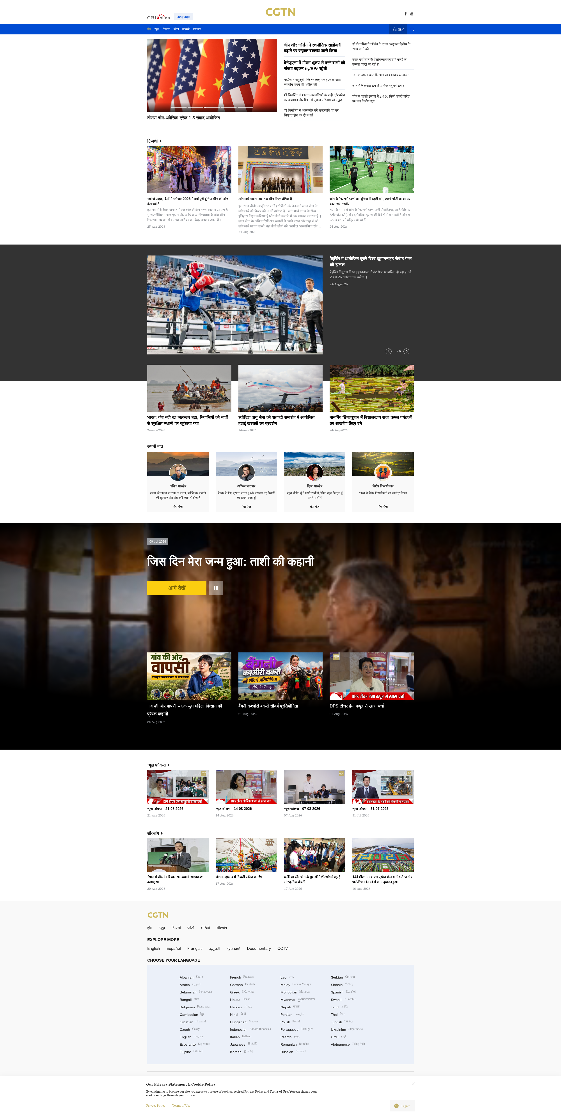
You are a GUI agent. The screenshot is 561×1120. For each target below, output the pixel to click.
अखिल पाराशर (246, 486)
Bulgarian (195, 1007)
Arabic (190, 984)
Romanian (294, 1044)
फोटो (190, 927)
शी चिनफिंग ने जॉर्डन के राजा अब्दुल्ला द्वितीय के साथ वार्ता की (381, 46)
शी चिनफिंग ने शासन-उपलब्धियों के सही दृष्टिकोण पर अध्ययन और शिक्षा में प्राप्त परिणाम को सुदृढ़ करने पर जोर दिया (314, 97)
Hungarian (244, 1022)
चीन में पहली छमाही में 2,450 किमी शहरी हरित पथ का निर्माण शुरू (381, 98)
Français (194, 948)
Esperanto (195, 1044)
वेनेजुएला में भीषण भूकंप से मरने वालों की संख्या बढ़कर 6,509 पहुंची (314, 65)
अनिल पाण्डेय (178, 486)
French (242, 977)
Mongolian (295, 992)
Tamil (339, 1007)
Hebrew (241, 1007)
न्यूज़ (162, 927)
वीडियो (205, 927)
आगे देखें (177, 588)
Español (174, 948)
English (153, 948)
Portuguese (296, 1029)
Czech (190, 1029)
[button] (179, 107)
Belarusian (196, 992)
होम (149, 927)
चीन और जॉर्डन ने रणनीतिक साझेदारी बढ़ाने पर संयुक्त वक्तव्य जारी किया (312, 47)
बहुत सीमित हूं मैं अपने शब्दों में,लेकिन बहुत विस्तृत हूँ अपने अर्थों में (315, 495)
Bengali (189, 999)
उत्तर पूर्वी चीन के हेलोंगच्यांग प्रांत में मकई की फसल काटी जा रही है (379, 61)
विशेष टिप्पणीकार (383, 486)
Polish (290, 1022)
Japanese (243, 1044)
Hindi (238, 1014)
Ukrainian (347, 1029)
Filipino (191, 1052)
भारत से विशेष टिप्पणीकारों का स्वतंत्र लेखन (383, 493)
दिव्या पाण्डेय (314, 486)
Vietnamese (348, 1044)
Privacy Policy (155, 1105)
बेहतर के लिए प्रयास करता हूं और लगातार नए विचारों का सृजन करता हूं (246, 495)
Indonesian (250, 1029)
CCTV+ (283, 948)
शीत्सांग (222, 927)
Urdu (338, 1037)
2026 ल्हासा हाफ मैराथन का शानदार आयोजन (380, 75)
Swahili (343, 999)
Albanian (191, 977)
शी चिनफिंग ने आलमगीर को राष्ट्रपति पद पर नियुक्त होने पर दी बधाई (311, 112)
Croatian (193, 1022)
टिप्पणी (176, 927)
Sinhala (342, 984)
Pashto (290, 1037)
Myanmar (297, 999)
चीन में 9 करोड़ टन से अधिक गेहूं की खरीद (378, 86)
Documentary (259, 948)
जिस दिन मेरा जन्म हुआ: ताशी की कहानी (230, 561)
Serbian (343, 977)
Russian (293, 1052)
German (242, 984)
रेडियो (401, 29)
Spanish (343, 992)
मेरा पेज (178, 507)
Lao (287, 977)
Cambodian (192, 1014)
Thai (338, 1014)
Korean (241, 1052)
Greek (242, 992)
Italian (240, 1037)
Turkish (342, 1022)
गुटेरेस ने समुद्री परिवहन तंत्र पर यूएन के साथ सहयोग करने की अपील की (312, 82)
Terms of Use (181, 1105)
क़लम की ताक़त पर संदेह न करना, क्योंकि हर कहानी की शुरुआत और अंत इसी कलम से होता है (178, 495)
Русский (233, 948)
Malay (295, 984)
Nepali (290, 1007)
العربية (214, 948)
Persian (292, 1014)
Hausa (240, 999)
